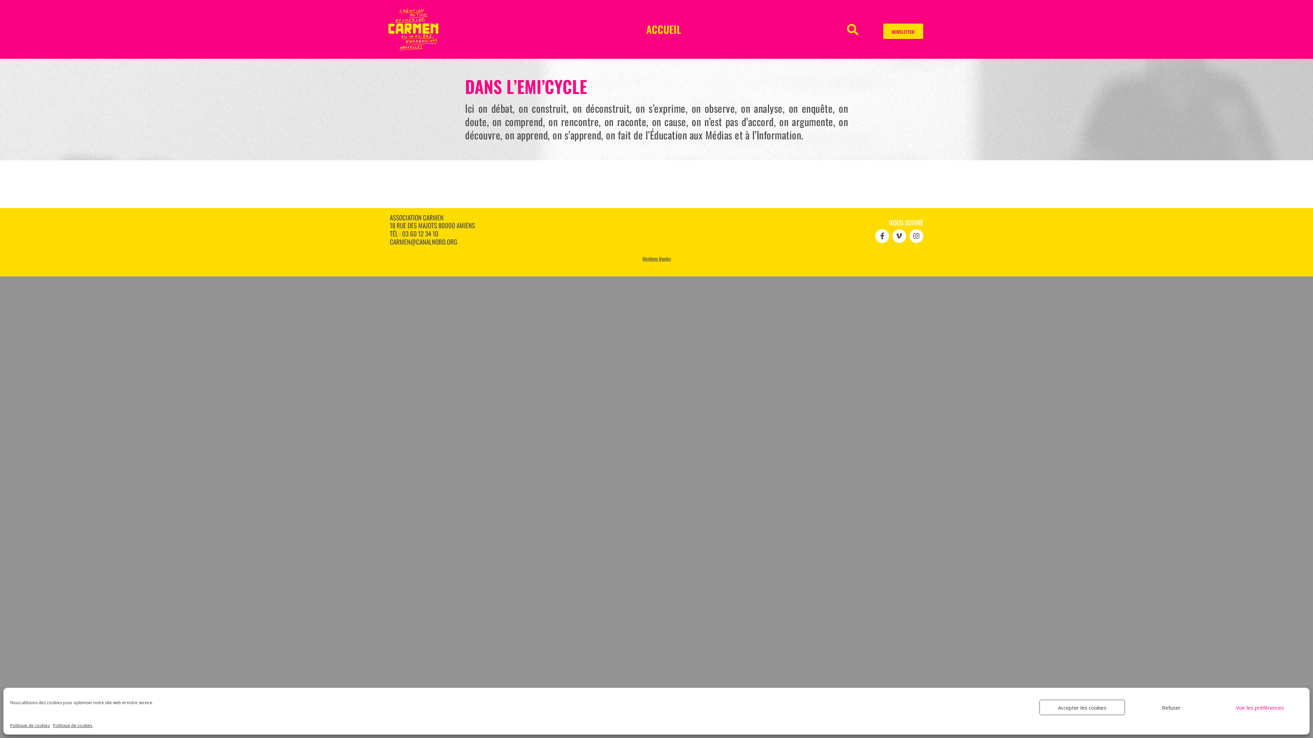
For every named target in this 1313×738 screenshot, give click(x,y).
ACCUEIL (663, 29)
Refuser (1171, 707)
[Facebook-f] (882, 236)
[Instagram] (916, 236)
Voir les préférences (1260, 707)
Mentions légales (656, 258)
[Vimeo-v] (899, 236)
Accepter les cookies (1082, 707)
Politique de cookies (30, 725)
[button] (852, 29)
